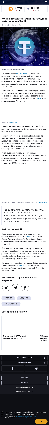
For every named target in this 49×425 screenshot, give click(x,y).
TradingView (42, 202)
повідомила (21, 74)
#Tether (4, 69)
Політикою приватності (25, 417)
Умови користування (24, 391)
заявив (28, 236)
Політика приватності (24, 387)
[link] (24, 2)
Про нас (24, 378)
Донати (24, 383)
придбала (23, 265)
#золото (10, 69)
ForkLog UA (16, 25)
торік (38, 98)
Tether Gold (13, 122)
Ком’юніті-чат (24, 362)
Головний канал (24, 358)
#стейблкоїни (19, 69)
